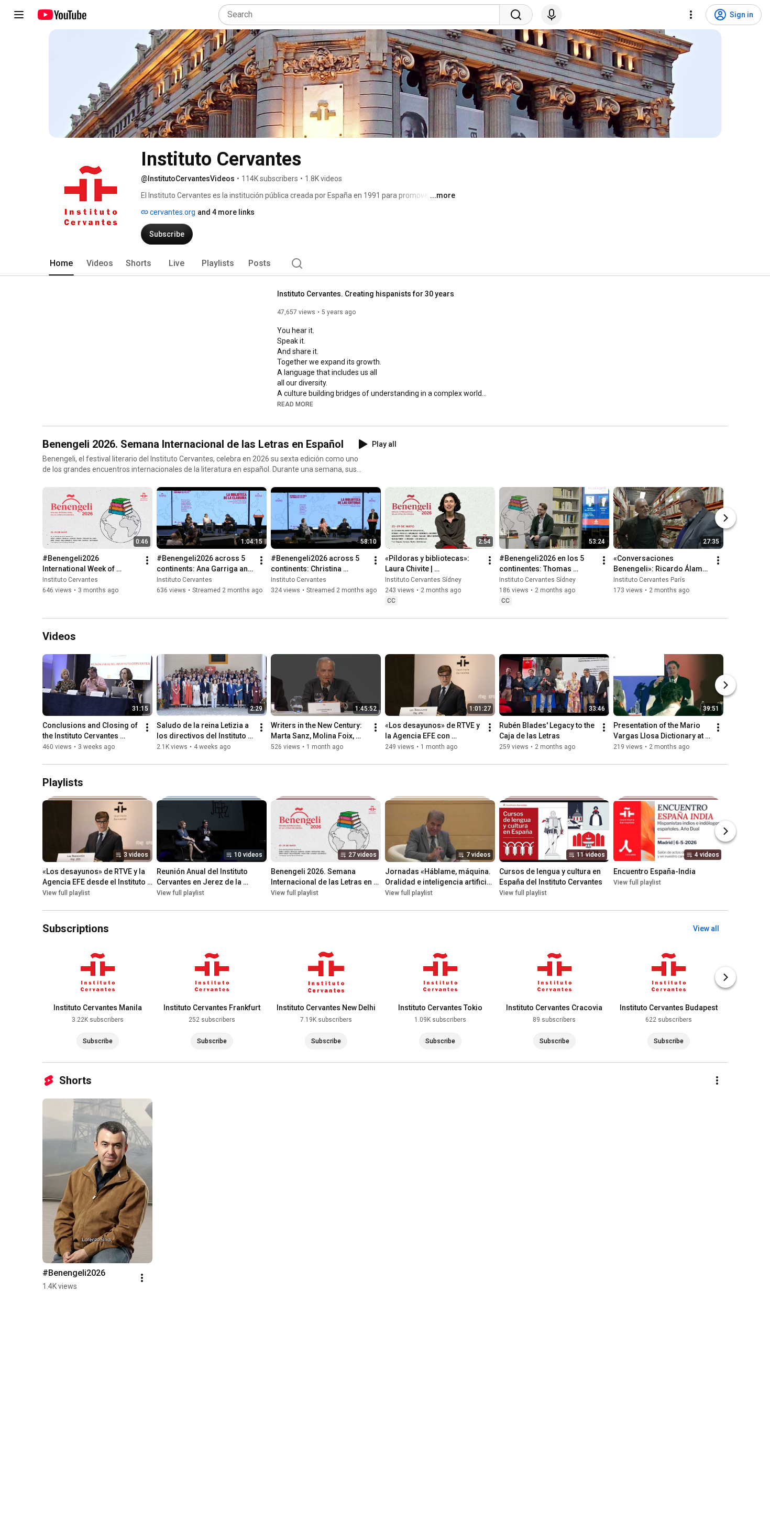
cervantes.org (171, 212)
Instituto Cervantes (70, 579)
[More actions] (147, 560)
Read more (295, 404)
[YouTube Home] (61, 14)
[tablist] (385, 263)
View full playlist (66, 893)
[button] (295, 404)
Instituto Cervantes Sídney (423, 579)
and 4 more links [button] (226, 212)
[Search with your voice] (551, 14)
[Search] (516, 14)
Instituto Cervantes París (649, 579)
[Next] (725, 517)
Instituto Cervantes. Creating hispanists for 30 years (365, 294)
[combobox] (362, 14)
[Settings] (691, 14)
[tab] (61, 263)
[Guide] (19, 14)
